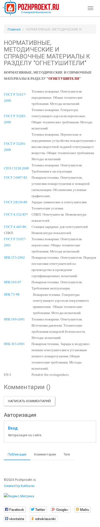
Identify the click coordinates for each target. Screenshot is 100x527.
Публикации (17, 454)
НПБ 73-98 (11, 294)
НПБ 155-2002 (14, 257)
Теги (67, 454)
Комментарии (45, 454)
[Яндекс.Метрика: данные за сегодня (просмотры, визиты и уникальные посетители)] (19, 496)
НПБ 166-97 (12, 282)
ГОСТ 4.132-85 (15, 214)
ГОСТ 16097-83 (15, 177)
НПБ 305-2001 (14, 344)
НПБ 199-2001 (14, 319)
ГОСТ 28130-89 (15, 202)
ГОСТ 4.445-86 (15, 227)
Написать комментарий (29, 401)
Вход (13, 428)
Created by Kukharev (19, 486)
